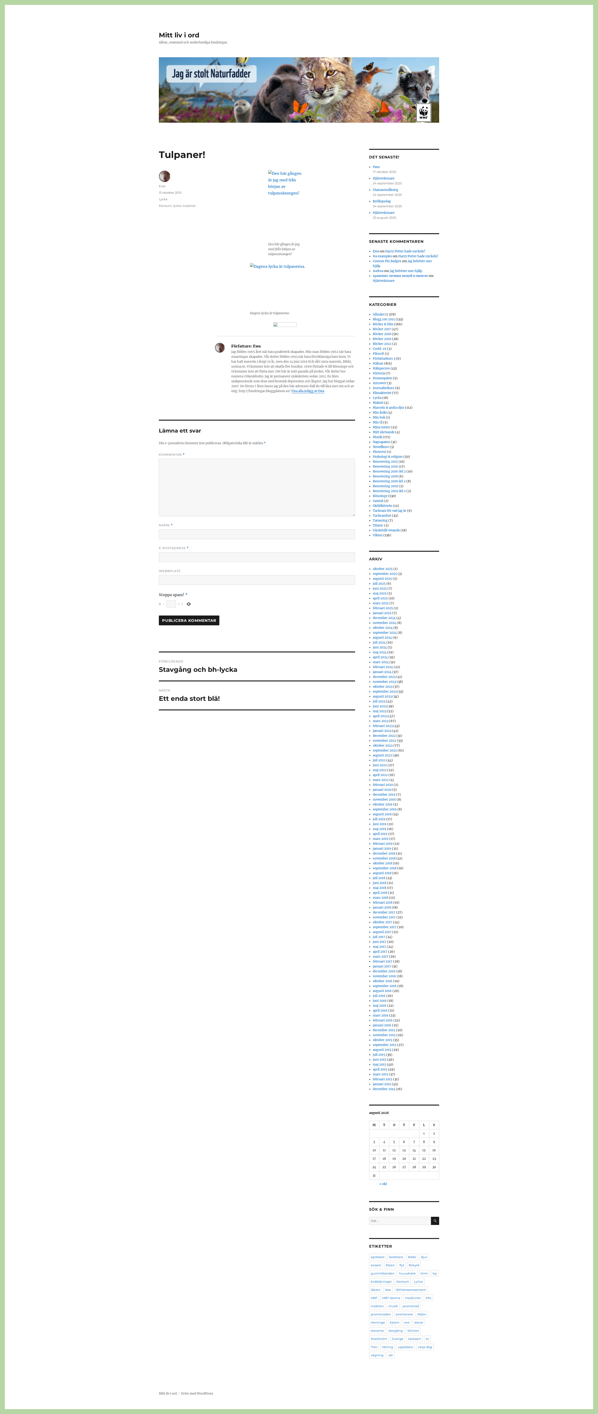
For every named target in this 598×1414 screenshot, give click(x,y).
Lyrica (418, 1281)
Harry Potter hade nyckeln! (405, 251)
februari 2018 (382, 903)
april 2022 (380, 775)
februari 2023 (383, 726)
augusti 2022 (382, 755)
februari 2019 (383, 844)
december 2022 (384, 736)
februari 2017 (382, 961)
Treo (374, 1347)
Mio (428, 1298)
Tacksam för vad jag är (389, 511)
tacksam (414, 1339)
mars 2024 (381, 662)
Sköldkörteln (382, 506)
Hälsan (378, 363)
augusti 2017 (382, 932)
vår (390, 1355)
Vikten (378, 535)
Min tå (377, 422)
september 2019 (385, 809)
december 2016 (384, 971)
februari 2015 (382, 1079)
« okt (383, 1184)
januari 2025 (382, 613)
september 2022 (385, 750)
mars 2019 (380, 839)
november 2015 (384, 1035)
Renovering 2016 (385, 467)
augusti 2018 (382, 873)
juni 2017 (379, 942)
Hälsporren (381, 368)
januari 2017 (382, 966)
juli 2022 (379, 760)
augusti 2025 (382, 579)
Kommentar (172, 455)
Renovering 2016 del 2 (389, 471)
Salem (394, 1322)
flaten (390, 1265)
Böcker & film (383, 324)
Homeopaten (382, 378)
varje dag (425, 1347)
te (427, 1339)
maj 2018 (379, 888)
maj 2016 (379, 1006)
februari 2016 (383, 1020)
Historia (379, 373)
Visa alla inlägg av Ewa (307, 391)
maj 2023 (379, 711)
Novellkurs (381, 447)
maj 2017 (379, 947)
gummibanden (383, 1273)
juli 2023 (379, 701)
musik (393, 1306)
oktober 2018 (382, 863)
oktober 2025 (383, 569)
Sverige (397, 1339)
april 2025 (380, 598)
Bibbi (412, 1257)
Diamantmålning (385, 190)
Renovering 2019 (385, 486)
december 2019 (384, 795)
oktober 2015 (382, 1040)
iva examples (382, 256)
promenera (404, 1314)
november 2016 (384, 976)
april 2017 (380, 952)
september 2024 (385, 633)
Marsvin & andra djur (388, 408)
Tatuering (380, 521)
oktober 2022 (383, 746)
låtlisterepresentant (411, 1290)
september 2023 (385, 692)
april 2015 (380, 1069)
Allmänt (379, 314)
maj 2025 (380, 593)
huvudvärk (407, 1273)
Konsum (165, 206)
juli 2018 (379, 878)
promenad (411, 1306)
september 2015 (384, 1045)
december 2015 (384, 1030)
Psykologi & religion (388, 457)
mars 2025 (381, 603)
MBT (374, 1298)
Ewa (162, 186)
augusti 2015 (382, 1050)
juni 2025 (380, 589)
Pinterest (379, 452)
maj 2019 (379, 829)
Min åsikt (380, 413)
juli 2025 (379, 584)
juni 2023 (380, 706)
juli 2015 (379, 1055)
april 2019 (380, 834)
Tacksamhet (382, 516)
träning (387, 1347)
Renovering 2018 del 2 (389, 481)
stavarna (377, 1330)
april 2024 (380, 657)
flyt (401, 1265)
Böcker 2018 (382, 334)
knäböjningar (381, 1281)
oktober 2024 (383, 628)
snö (406, 1322)
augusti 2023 (382, 696)
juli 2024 (379, 642)
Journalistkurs (383, 388)
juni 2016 (380, 1001)
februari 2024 (383, 667)
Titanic (378, 525)
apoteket (377, 1257)
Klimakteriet (382, 393)
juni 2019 (380, 824)
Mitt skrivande (384, 432)
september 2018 (384, 868)
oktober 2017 (382, 922)
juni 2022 (380, 765)
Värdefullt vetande (386, 530)
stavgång (395, 1330)
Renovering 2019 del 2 (389, 491)
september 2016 (385, 986)
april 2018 (380, 893)
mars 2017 (380, 957)
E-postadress (174, 548)
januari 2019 (382, 849)
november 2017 (384, 917)
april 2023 (380, 716)
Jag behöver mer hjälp (406, 271)
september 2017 (384, 927)
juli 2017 (379, 937)
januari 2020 (382, 790)
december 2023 (384, 677)
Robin (422, 1314)
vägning (377, 1355)
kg (435, 1273)
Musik (377, 437)
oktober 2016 (382, 981)
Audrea (378, 271)
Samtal (378, 501)
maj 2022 (380, 770)
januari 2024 (382, 672)
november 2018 (384, 858)
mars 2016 (380, 1015)
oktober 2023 (382, 687)
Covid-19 (379, 349)
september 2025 (385, 574)
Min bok (379, 417)
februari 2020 (383, 785)
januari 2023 (382, 731)
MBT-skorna (391, 1298)
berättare (396, 1257)
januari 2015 (382, 1084)
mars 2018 (380, 898)
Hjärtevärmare (384, 178)
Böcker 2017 (382, 329)
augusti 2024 (382, 638)
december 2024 (384, 618)
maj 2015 (379, 1065)
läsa (388, 1290)
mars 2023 (380, 721)
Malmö (378, 403)
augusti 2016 (382, 991)
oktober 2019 (382, 804)
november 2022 (384, 741)
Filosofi (378, 354)
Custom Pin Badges (387, 261)
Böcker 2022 (382, 344)
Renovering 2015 (385, 462)
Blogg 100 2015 (384, 319)
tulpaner (189, 206)
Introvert (379, 383)
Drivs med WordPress (197, 1394)
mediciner (413, 1298)
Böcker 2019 (382, 339)
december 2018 (384, 854)
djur (424, 1257)
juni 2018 (379, 883)
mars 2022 (381, 780)
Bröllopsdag (382, 201)
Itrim (424, 1273)
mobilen (377, 1306)
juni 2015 (379, 1060)
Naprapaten (381, 442)
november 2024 (384, 623)
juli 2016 (379, 996)
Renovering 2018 (385, 476)
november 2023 (384, 682)
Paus (376, 167)
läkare (375, 1290)
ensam (376, 1265)
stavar (418, 1322)
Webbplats (170, 571)
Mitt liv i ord (179, 35)
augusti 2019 (382, 814)
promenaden (381, 1314)
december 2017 (384, 912)
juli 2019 (379, 819)
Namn (166, 525)
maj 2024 (380, 652)
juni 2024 (380, 647)
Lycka (163, 199)
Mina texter (381, 427)
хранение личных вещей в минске (400, 276)
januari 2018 (382, 907)
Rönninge (380, 496)
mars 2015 (380, 1074)
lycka (177, 206)
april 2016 (380, 1011)
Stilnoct (413, 1330)
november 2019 (384, 800)
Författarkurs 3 (384, 359)
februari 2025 (383, 608)
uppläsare (405, 1347)
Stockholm (379, 1339)
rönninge (378, 1322)
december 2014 (384, 1089)
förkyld (414, 1265)
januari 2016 (382, 1025)
